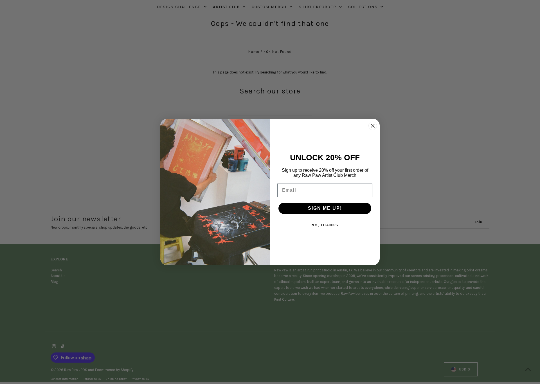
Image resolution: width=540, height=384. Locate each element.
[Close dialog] (372, 126)
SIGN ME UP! (325, 208)
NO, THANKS (325, 225)
